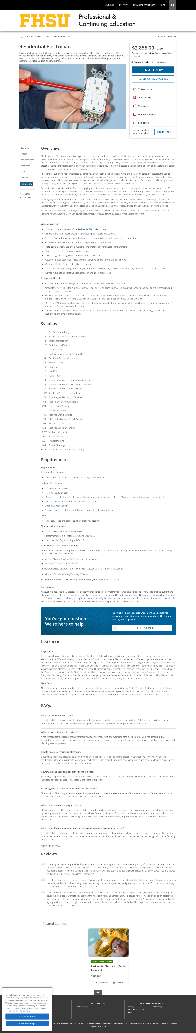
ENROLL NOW (153, 70)
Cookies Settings (27, 1023)
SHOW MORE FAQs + (51, 846)
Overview (25, 148)
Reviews (24, 177)
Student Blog (157, 1006)
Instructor (25, 165)
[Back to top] (98, 1003)
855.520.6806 (26, 197)
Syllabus (24, 154)
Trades (47, 36)
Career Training (81, 1006)
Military (131, 1006)
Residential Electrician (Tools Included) (108, 968)
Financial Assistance (136, 1009)
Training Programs (34, 36)
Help (130, 1012)
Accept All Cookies (27, 1016)
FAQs (23, 171)
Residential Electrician (88, 229)
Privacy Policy (102, 1026)
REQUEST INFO (164, 132)
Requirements (27, 159)
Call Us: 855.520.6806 (164, 36)
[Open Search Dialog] (172, 5)
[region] (27, 1009)
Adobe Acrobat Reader (56, 505)
